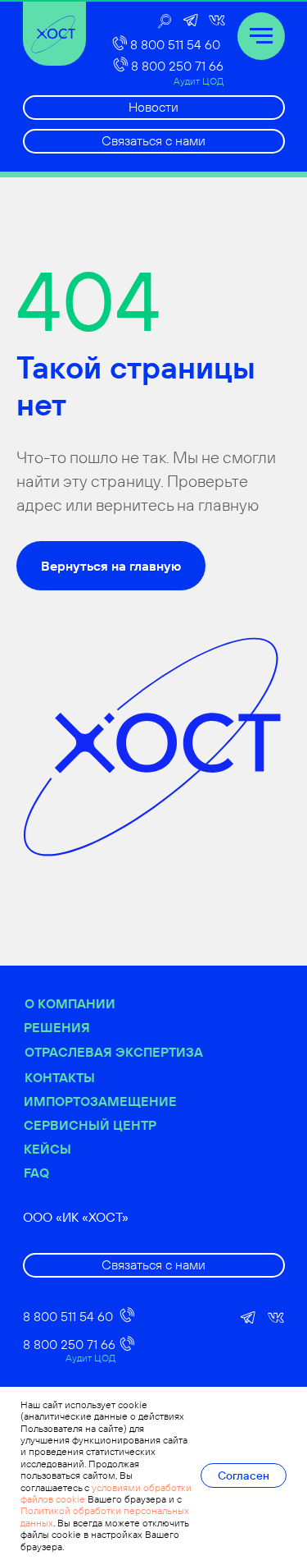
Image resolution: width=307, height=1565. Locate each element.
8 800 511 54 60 (175, 44)
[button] (154, 141)
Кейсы (47, 1148)
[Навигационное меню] (261, 36)
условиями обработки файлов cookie (106, 1493)
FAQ (36, 1172)
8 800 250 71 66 (177, 65)
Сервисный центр (90, 1125)
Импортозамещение (100, 1101)
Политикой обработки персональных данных (104, 1516)
